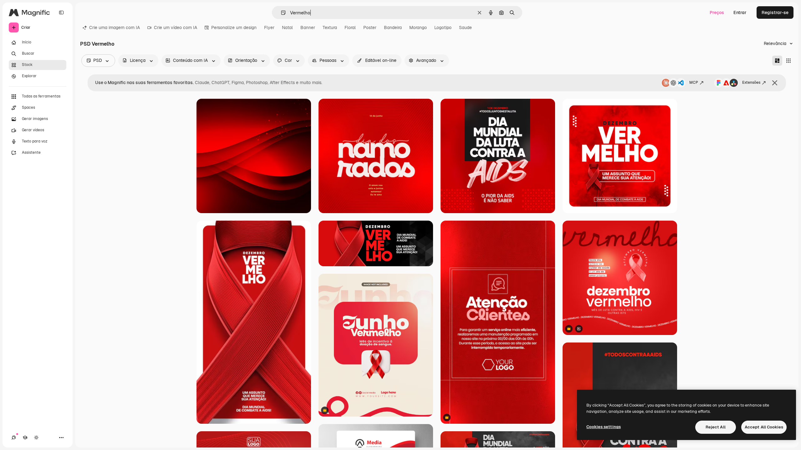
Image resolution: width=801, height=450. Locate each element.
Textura (330, 27)
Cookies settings (603, 426)
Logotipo (443, 27)
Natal (287, 27)
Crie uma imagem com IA (114, 27)
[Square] (788, 61)
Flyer (269, 27)
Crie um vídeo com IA (175, 27)
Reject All (716, 427)
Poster (369, 27)
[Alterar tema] (36, 437)
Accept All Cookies (764, 427)
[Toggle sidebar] (61, 13)
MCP (693, 82)
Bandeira (393, 27)
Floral (350, 27)
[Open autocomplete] (280, 12)
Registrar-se (775, 12)
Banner (307, 27)
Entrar (740, 12)
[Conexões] (14, 437)
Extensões (751, 82)
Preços (717, 12)
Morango (418, 27)
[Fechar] (774, 83)
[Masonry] (777, 61)
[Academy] (25, 437)
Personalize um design (234, 27)
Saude (465, 27)
